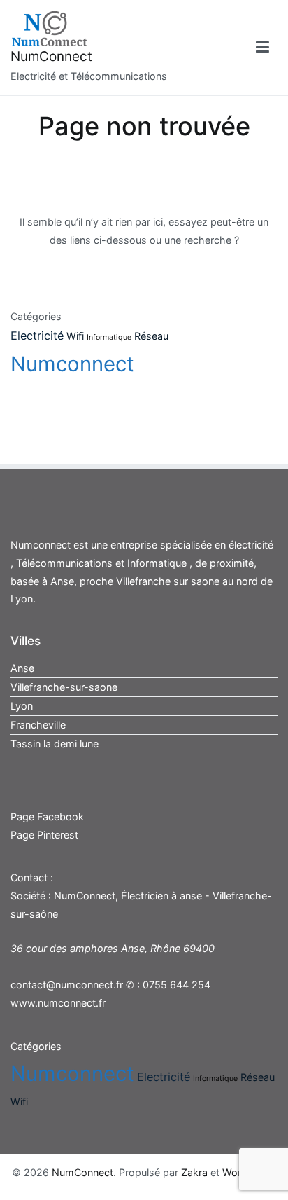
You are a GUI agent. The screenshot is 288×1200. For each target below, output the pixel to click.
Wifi (75, 336)
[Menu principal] (262, 48)
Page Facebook (47, 816)
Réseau (151, 336)
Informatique (109, 337)
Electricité (37, 336)
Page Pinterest (44, 835)
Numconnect (72, 364)
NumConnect (51, 56)
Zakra (194, 1172)
